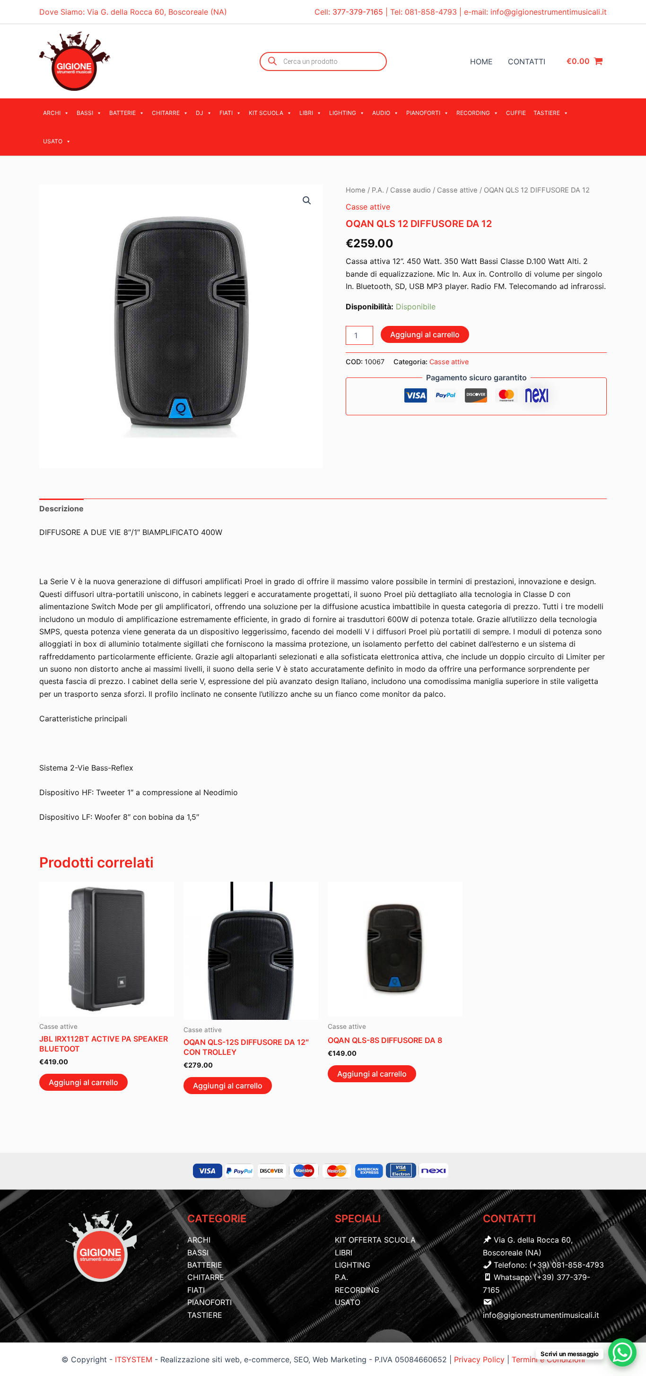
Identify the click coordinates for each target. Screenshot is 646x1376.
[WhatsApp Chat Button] (622, 1352)
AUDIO (381, 112)
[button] (306, 200)
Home (356, 190)
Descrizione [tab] (61, 508)
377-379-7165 (358, 12)
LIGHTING (342, 112)
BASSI (85, 112)
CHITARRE (166, 112)
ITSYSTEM (133, 1359)
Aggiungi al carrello (425, 334)
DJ (199, 112)
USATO (52, 141)
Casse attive (457, 190)
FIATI (226, 112)
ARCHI (52, 112)
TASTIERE (546, 112)
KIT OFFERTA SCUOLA (375, 1240)
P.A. (378, 190)
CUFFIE (516, 112)
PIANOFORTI (423, 112)
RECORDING (473, 112)
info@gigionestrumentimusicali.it (548, 12)
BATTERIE (122, 112)
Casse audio (410, 190)
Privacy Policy (480, 1359)
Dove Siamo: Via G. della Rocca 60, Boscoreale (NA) (133, 12)
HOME (481, 61)
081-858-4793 (431, 12)
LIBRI (306, 112)
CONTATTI (526, 61)
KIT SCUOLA (266, 112)
